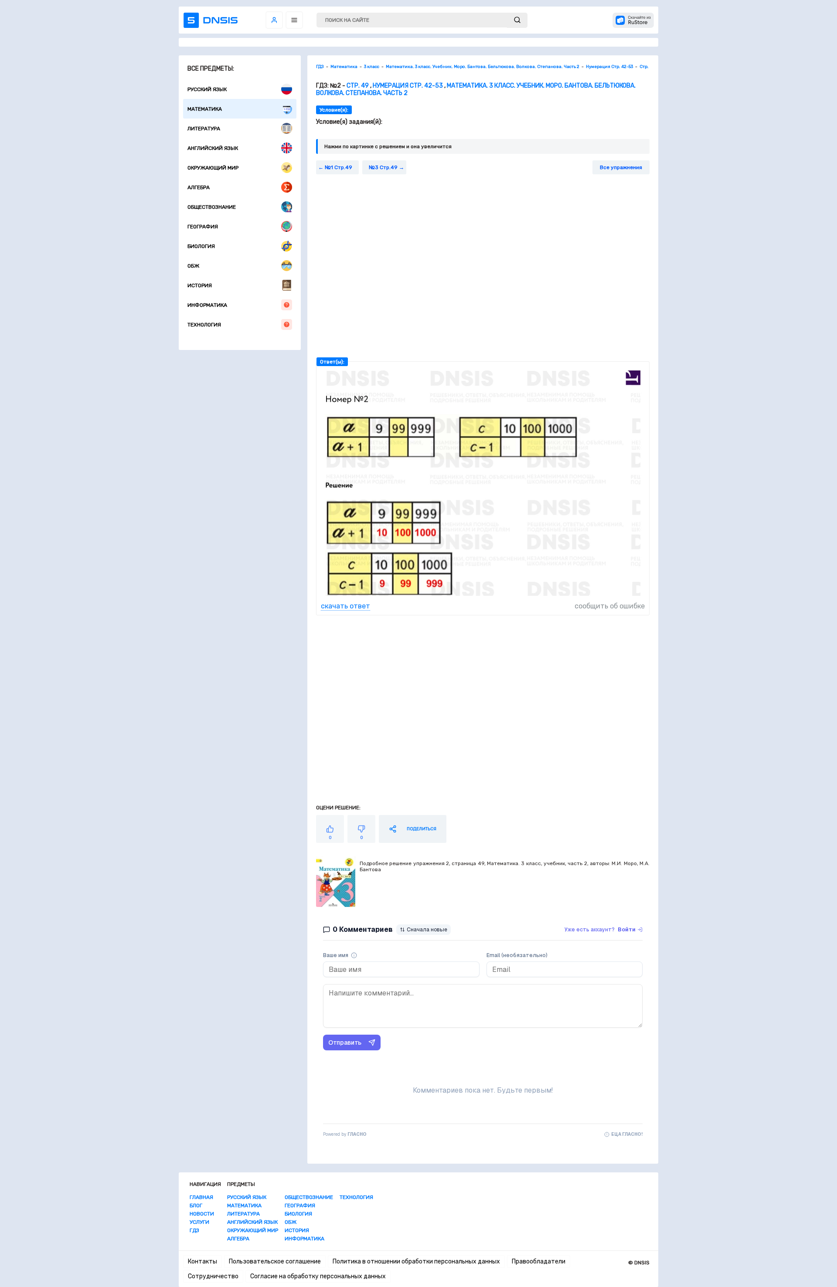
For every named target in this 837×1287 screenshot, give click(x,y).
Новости (202, 1214)
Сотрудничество (213, 1276)
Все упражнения (621, 167)
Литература (203, 129)
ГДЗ (194, 1230)
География (202, 227)
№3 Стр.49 (383, 167)
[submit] (517, 20)
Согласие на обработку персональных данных (318, 1276)
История (199, 285)
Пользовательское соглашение (275, 1261)
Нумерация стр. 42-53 (408, 85)
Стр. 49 (358, 85)
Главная (201, 1197)
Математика (204, 109)
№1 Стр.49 (338, 167)
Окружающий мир (212, 168)
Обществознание (211, 207)
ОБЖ (193, 266)
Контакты (202, 1261)
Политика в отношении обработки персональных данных (416, 1261)
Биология (201, 246)
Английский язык (212, 148)
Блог (196, 1205)
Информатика (207, 305)
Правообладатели (538, 1261)
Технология (204, 325)
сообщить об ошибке (610, 606)
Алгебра (198, 187)
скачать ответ (345, 606)
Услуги (199, 1222)
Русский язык (207, 89)
